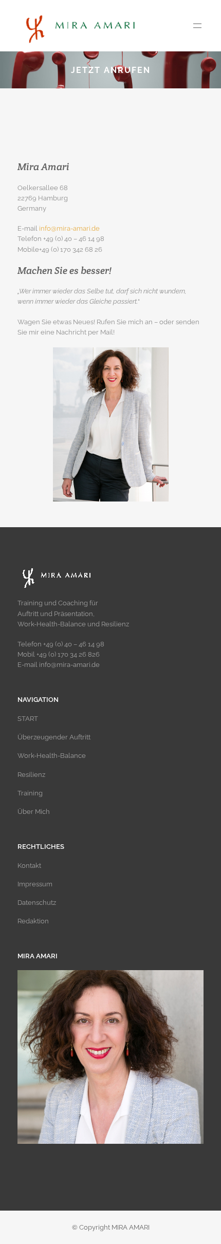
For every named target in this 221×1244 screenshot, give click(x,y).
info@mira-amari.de (69, 228)
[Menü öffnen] (197, 26)
